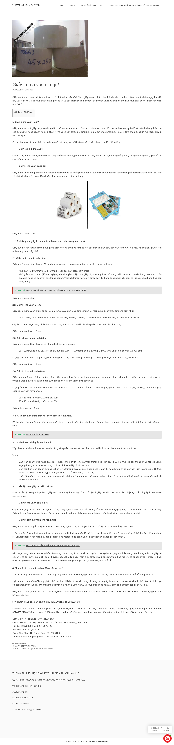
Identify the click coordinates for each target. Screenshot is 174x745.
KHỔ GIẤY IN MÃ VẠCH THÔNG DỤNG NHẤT (34, 649)
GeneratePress (102, 741)
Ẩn (32, 112)
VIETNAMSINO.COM (26, 5)
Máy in (62, 5)
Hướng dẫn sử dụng (88, 5)
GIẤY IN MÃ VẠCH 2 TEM (25, 646)
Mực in (72, 5)
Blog (102, 5)
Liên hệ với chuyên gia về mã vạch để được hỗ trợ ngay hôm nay (134, 5)
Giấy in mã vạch (21, 643)
